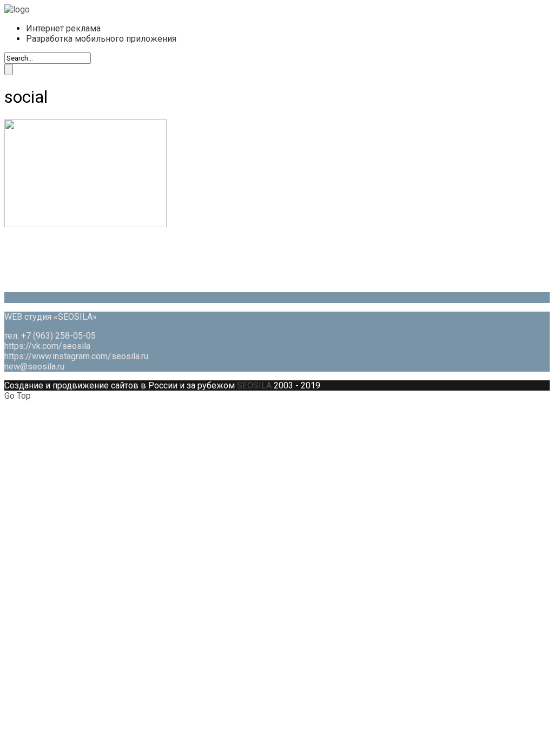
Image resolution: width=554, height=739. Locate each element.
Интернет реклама (63, 28)
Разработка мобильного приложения (101, 39)
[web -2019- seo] (17, 9)
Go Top (17, 396)
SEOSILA (254, 385)
